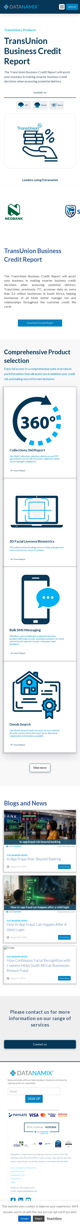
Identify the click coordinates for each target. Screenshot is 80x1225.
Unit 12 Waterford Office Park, (24, 1168)
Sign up (34, 1098)
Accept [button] (25, 1218)
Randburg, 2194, (18, 1175)
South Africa (16, 1178)
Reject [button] (38, 1218)
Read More (54, 1218)
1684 (13, 1182)
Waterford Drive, (18, 1171)
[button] (62, 7)
